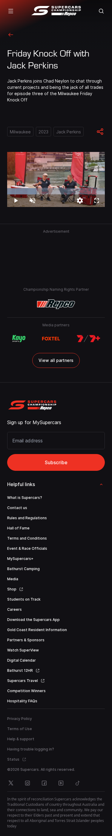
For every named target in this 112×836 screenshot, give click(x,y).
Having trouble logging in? (30, 749)
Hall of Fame (18, 528)
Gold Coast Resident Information (37, 630)
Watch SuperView (23, 650)
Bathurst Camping (23, 569)
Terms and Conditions (27, 538)
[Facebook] (44, 783)
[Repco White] (56, 304)
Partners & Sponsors (26, 640)
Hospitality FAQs (22, 701)
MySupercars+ (20, 558)
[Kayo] (18, 338)
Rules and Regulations (27, 518)
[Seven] (88, 338)
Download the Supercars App (33, 619)
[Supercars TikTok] (77, 783)
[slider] (56, 191)
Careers (14, 609)
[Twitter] (10, 783)
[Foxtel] (51, 338)
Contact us (17, 507)
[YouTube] (61, 783)
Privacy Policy (19, 718)
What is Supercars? (24, 497)
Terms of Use (19, 729)
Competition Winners (26, 691)
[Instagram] (27, 783)
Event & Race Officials (27, 548)
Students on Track (24, 599)
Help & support (20, 739)
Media (12, 579)
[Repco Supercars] (56, 11)
